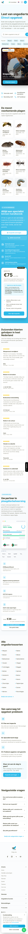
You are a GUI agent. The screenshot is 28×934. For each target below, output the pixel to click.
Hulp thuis (3, 875)
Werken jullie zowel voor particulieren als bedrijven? (11, 824)
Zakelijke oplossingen (6, 873)
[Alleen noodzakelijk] (24, 914)
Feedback (26, 466)
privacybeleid (15, 922)
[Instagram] (12, 856)
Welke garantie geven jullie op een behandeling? (13, 817)
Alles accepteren (14, 926)
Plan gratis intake (14, 627)
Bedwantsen (5, 44)
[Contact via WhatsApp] (24, 930)
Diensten (3, 878)
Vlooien (13, 44)
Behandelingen (5, 903)
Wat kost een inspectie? (10, 804)
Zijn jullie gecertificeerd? (10, 830)
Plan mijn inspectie (14, 313)
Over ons (3, 887)
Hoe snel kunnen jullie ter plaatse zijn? (13, 798)
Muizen (22, 40)
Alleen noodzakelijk (14, 929)
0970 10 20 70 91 (15, 238)
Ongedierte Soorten (7, 899)
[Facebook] (7, 856)
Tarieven (3, 884)
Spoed (3, 881)
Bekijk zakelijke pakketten (13, 624)
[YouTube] (20, 856)
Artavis (3, 867)
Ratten (16, 40)
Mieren (19, 44)
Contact (3, 890)
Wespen (10, 40)
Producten (4, 907)
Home (2, 870)
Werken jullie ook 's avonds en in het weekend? (12, 810)
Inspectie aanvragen (15, 233)
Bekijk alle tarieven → (7, 696)
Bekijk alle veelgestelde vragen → (14, 836)
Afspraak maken (10, 82)
